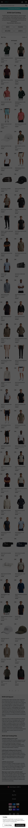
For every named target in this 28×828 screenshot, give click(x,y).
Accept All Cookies (20, 825)
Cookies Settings (8, 825)
